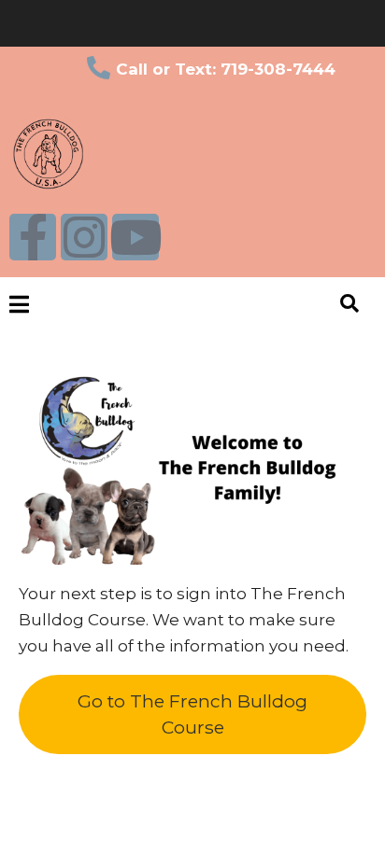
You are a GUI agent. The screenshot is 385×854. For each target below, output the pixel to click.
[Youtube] (135, 237)
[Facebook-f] (32, 237)
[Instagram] (84, 237)
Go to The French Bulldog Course (192, 714)
